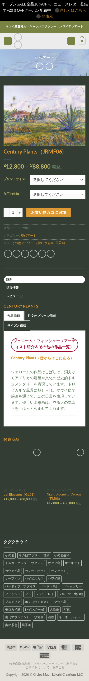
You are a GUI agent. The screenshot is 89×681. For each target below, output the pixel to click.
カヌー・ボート (36, 571)
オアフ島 (54, 563)
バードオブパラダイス (20, 586)
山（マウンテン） (17, 617)
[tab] (14, 316)
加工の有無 (11, 194)
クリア (81, 172)
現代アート (44, 58)
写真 (67, 609)
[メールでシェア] (33, 254)
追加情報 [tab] (12, 287)
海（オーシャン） (71, 617)
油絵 (51, 617)
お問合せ (59, 667)
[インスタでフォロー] (18, 37)
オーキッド (72, 563)
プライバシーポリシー (48, 663)
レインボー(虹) (35, 609)
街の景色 (11, 625)
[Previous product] (49, 66)
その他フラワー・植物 (27, 243)
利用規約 (72, 663)
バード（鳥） (49, 586)
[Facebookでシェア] (16, 254)
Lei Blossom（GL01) (19, 494)
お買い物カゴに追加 (48, 212)
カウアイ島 (12, 571)
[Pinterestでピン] (42, 254)
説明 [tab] (9, 279)
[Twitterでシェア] (25, 254)
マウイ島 (60, 602)
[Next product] (39, 66)
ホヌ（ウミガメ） (37, 602)
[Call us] (18, 45)
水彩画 (49, 243)
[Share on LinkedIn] (51, 254)
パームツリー (72, 586)
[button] (8, 41)
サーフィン (12, 578)
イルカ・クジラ (16, 563)
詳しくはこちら (73, 10)
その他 (9, 555)
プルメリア (12, 602)
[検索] (71, 41)
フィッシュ (12, 594)
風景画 (60, 243)
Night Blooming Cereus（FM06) (64, 496)
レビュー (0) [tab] (15, 296)
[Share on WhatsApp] (8, 254)
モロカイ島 (12, 609)
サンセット (58, 571)
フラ (28, 594)
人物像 (54, 609)
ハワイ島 (54, 578)
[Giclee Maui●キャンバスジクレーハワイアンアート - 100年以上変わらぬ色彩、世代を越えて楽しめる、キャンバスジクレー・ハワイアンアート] (45, 41)
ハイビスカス (34, 578)
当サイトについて (38, 667)
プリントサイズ (14, 179)
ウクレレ (37, 563)
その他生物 (62, 555)
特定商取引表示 (19, 663)
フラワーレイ (45, 594)
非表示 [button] (47, 16)
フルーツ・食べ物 (71, 594)
